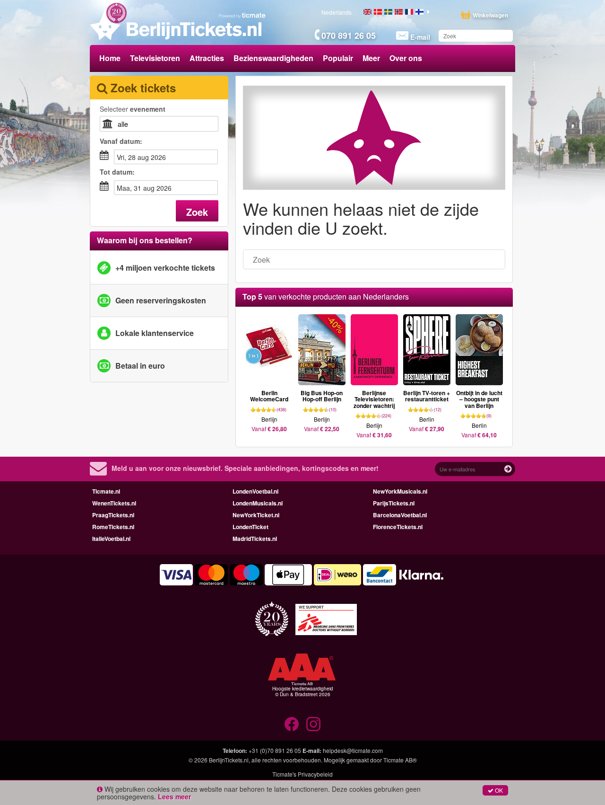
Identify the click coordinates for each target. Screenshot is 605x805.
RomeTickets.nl (113, 526)
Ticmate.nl (106, 491)
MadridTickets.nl (255, 538)
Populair (338, 58)
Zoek (197, 212)
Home (110, 58)
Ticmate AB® (400, 760)
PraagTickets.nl (113, 515)
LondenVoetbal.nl (255, 491)
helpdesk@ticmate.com (353, 750)
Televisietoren (155, 58)
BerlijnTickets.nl (229, 760)
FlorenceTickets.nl (398, 526)
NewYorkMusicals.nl (400, 491)
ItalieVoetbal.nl (111, 538)
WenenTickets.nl (114, 503)
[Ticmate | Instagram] (313, 724)
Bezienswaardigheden (273, 58)
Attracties (207, 58)
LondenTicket (250, 526)
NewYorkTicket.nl (256, 515)
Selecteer (132, 109)
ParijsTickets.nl (394, 503)
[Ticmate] (242, 15)
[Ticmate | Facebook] (292, 724)
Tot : (117, 172)
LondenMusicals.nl (258, 503)
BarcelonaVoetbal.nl (400, 515)
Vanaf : (121, 141)
